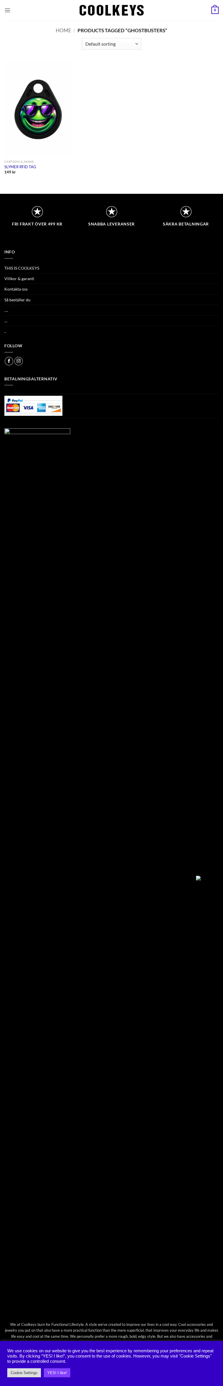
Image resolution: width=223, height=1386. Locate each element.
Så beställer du (17, 299)
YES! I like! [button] (57, 1373)
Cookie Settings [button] (24, 1373)
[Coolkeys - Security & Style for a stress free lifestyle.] (111, 10)
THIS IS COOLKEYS (21, 268)
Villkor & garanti (19, 278)
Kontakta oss (16, 288)
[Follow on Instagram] (18, 361)
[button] (7, 10)
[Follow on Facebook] (9, 361)
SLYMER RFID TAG (20, 166)
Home (63, 30)
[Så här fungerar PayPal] (33, 405)
